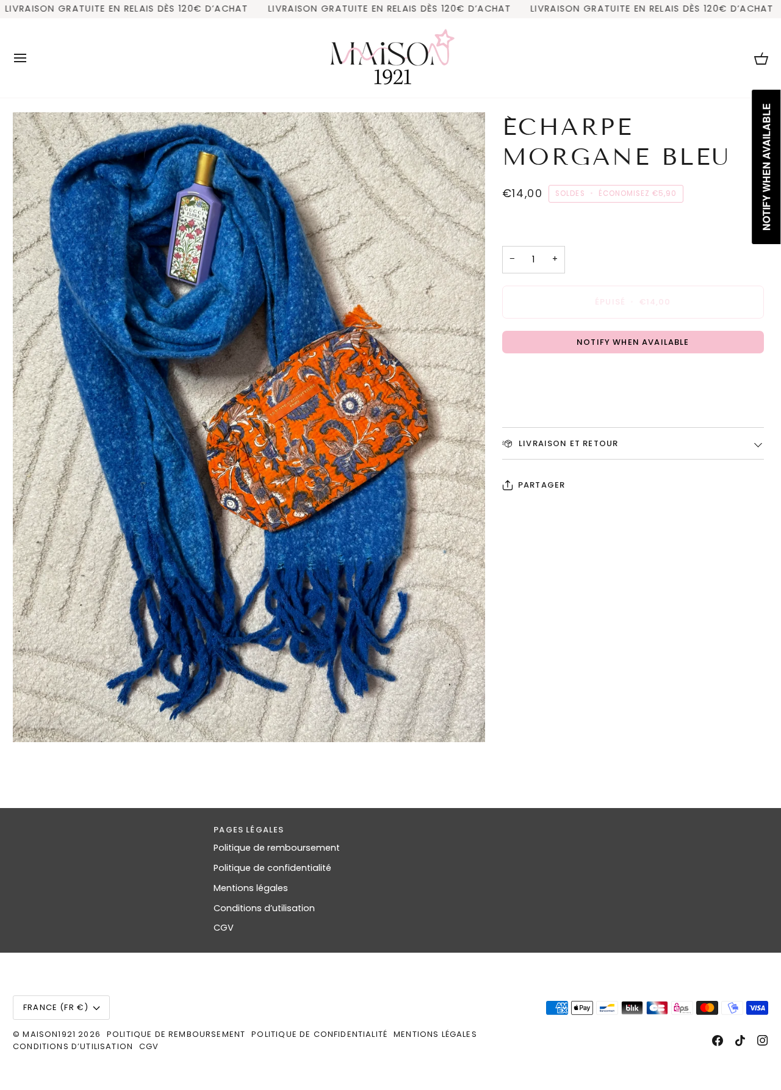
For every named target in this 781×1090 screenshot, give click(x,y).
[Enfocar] (249, 427)
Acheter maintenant (633, 378)
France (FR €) (55, 1007)
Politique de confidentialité (272, 868)
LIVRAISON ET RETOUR (567, 443)
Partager (541, 485)
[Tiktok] (740, 1040)
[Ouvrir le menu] (31, 58)
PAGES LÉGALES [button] (249, 830)
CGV (224, 928)
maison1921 (49, 1034)
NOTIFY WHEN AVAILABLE (633, 342)
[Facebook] (717, 1040)
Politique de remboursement (277, 848)
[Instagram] (762, 1040)
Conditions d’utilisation (264, 908)
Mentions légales (251, 888)
